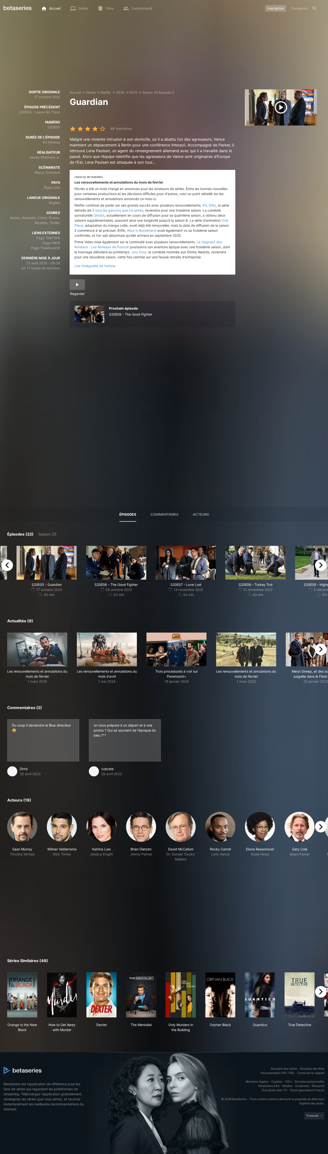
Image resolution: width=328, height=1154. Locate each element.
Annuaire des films (312, 1068)
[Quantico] (260, 994)
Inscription (275, 8)
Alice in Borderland (141, 230)
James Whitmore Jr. (44, 157)
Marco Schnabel (47, 172)
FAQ (291, 1073)
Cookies (276, 1081)
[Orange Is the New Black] (22, 994)
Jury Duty (138, 252)
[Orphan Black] (220, 994)
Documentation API (273, 1073)
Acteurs (201, 514)
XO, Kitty (209, 205)
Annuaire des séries (284, 1068)
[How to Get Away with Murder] (62, 994)
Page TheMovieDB (45, 248)
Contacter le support (310, 1073)
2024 (120, 92)
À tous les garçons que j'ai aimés (117, 210)
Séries (91, 92)
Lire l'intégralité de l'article (94, 266)
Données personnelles (309, 1081)
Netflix (106, 92)
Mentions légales (257, 1081)
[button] (37, 658)
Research (318, 1086)
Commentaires (164, 514)
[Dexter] (101, 994)
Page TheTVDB (48, 238)
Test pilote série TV (274, 1090)
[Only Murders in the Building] (181, 994)
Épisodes (127, 514)
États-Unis (52, 187)
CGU (288, 1081)
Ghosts (99, 215)
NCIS (133, 92)
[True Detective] (300, 994)
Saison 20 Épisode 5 (158, 92)
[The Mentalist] (141, 994)
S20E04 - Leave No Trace (39, 112)
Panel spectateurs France (307, 1090)
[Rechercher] (314, 8)
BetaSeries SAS (268, 1086)
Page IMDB (51, 243)
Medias (287, 1086)
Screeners (302, 1086)
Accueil (75, 92)
